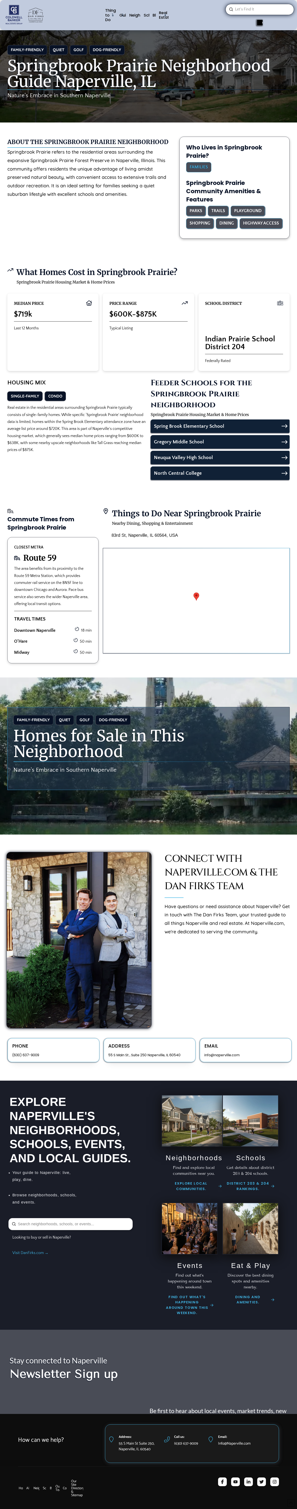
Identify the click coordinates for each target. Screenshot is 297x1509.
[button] (196, 596)
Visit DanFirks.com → (30, 1253)
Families (199, 167)
